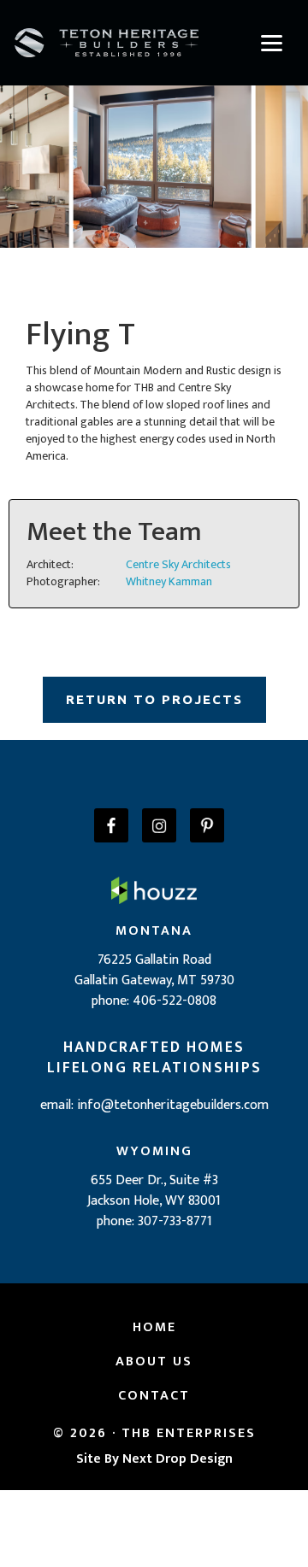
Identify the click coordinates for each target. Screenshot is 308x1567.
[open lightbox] (153, 162)
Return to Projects (154, 699)
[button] (271, 43)
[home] (106, 43)
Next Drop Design (177, 1458)
